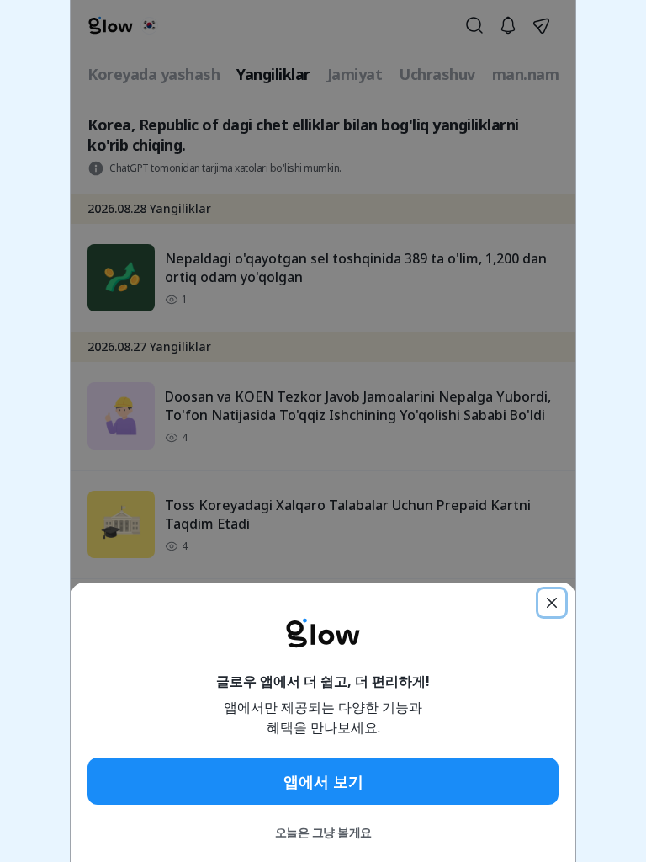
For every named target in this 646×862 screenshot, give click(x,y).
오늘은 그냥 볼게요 (323, 832)
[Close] (551, 602)
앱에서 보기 (323, 781)
